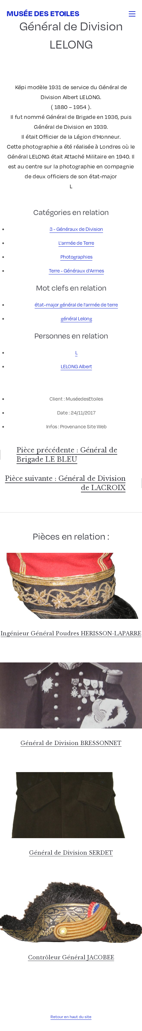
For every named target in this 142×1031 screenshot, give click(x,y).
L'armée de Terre (76, 242)
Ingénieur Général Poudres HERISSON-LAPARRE (71, 633)
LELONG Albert (76, 366)
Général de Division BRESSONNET (71, 743)
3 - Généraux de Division (76, 229)
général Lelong (76, 318)
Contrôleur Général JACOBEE (71, 957)
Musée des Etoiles (43, 13)
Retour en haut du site (71, 1016)
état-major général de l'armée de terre (76, 304)
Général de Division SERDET (71, 852)
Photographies (76, 256)
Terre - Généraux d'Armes (76, 270)
